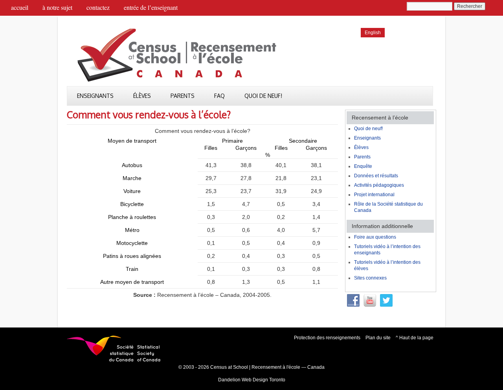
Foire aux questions (375, 237)
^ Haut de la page (414, 337)
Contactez (98, 7)
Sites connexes (370, 278)
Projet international (374, 194)
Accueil (19, 7)
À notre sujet (57, 7)
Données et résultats (376, 175)
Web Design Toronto (263, 380)
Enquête (363, 166)
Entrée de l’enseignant (151, 7)
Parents (183, 95)
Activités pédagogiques (379, 185)
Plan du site (378, 337)
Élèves (142, 95)
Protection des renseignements (327, 337)
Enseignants (95, 95)
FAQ (219, 95)
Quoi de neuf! (263, 95)
